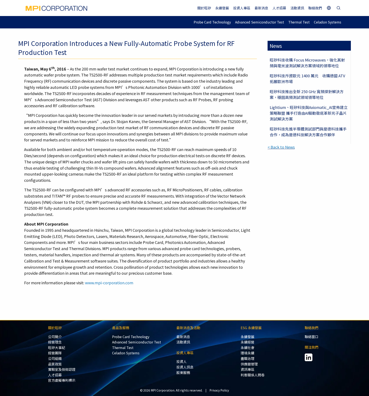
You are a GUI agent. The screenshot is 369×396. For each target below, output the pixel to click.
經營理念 (55, 342)
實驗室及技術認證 (61, 369)
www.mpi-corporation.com (109, 282)
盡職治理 (247, 358)
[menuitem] (80, 337)
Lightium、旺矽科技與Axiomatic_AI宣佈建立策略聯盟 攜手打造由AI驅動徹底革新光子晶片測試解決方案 (309, 113)
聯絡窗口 (311, 336)
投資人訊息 (184, 367)
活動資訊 (297, 7)
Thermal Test (299, 22)
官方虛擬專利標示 (61, 380)
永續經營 (247, 342)
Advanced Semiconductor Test (259, 22)
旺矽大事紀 (56, 347)
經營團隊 (55, 352)
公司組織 (55, 358)
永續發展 (222, 7)
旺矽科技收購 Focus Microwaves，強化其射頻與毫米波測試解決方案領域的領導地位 (307, 62)
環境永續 (247, 352)
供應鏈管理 (249, 364)
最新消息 (261, 7)
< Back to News (281, 147)
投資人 (181, 361)
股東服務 (183, 372)
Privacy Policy (219, 390)
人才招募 (279, 7)
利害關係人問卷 (253, 374)
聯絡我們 (315, 7)
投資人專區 (241, 7)
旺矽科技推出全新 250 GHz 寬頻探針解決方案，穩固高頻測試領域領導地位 (307, 94)
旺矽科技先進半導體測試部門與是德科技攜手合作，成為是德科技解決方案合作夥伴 (308, 131)
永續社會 (247, 347)
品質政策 (55, 364)
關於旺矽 (204, 7)
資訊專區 (247, 369)
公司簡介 (55, 336)
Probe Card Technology (212, 22)
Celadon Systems (327, 22)
